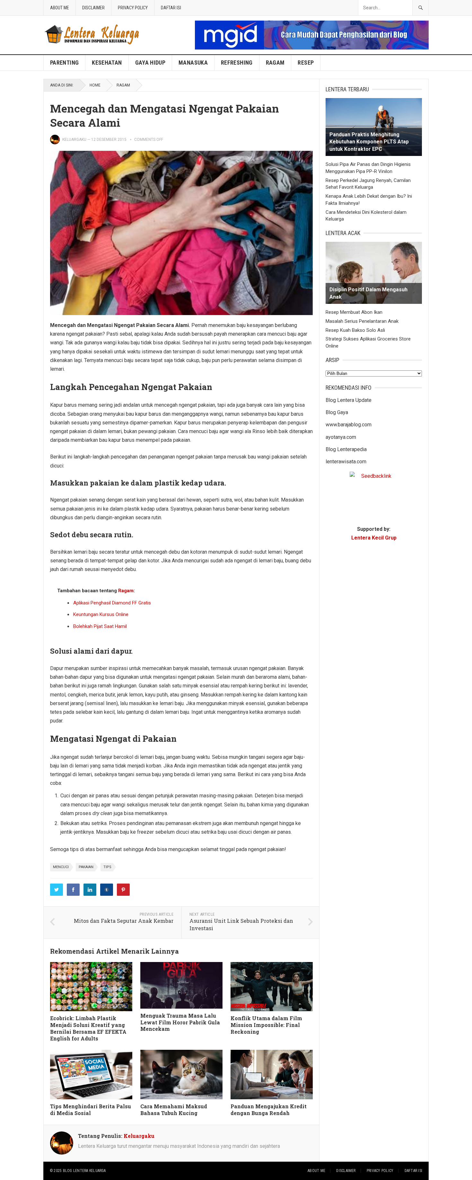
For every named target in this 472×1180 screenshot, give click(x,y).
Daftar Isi (171, 7)
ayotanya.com (341, 437)
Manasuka (193, 62)
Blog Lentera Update (348, 400)
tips (107, 867)
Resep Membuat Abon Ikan (354, 312)
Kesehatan (107, 62)
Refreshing (237, 62)
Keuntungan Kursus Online (100, 614)
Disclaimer (93, 7)
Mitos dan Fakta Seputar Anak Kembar (123, 920)
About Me (59, 7)
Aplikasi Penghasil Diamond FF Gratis (112, 603)
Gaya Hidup (150, 62)
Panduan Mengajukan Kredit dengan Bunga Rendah (269, 1109)
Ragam (275, 62)
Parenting (64, 62)
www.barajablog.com (348, 425)
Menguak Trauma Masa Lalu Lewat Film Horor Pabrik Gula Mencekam (180, 1022)
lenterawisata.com (346, 461)
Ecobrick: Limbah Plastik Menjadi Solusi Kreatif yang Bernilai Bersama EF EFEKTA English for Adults (88, 1028)
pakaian (86, 867)
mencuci (61, 867)
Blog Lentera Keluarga (84, 1170)
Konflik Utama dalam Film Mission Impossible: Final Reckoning (266, 1025)
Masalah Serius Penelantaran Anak (362, 321)
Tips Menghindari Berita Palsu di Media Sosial (90, 1109)
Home (95, 85)
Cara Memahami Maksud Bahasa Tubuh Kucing (173, 1109)
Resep (306, 62)
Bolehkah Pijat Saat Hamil (100, 626)
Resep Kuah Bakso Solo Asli (355, 330)
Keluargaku (74, 139)
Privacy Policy (133, 7)
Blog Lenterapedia (346, 449)
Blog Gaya (337, 412)
